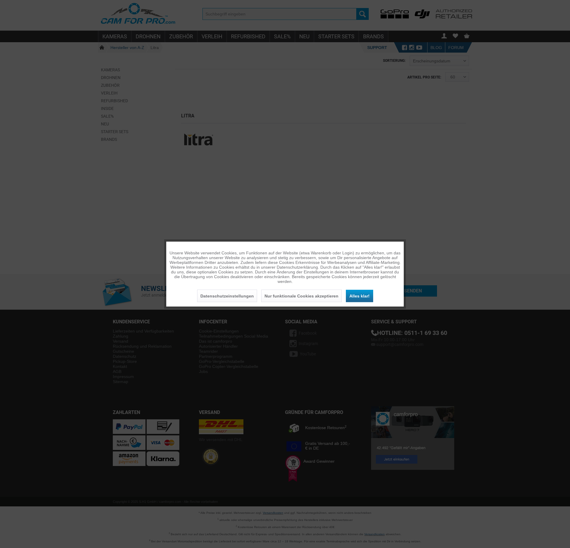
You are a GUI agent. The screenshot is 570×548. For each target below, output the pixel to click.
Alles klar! (359, 296)
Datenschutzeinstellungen (227, 296)
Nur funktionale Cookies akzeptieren (301, 296)
